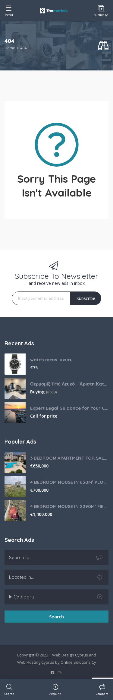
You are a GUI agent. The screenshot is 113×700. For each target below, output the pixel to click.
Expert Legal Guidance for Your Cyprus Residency (69, 408)
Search (56, 617)
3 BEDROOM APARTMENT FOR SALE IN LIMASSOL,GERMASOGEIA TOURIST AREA (69, 458)
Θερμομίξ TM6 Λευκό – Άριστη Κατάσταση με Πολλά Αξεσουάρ (69, 384)
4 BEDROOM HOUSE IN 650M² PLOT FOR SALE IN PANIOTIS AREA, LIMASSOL (69, 482)
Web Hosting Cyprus (35, 662)
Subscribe (86, 298)
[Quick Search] (103, 45)
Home (10, 47)
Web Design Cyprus (70, 655)
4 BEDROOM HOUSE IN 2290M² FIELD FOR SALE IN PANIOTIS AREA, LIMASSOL (69, 506)
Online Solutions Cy (78, 662)
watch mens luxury (51, 360)
